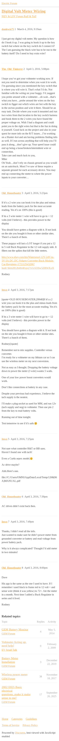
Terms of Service (10, 725)
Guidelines (31, 718)
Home (5, 718)
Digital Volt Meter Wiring (24, 11)
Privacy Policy (30, 725)
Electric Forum (9, 3)
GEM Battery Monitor (15, 629)
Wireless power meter (15, 674)
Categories (16, 718)
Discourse (20, 732)
